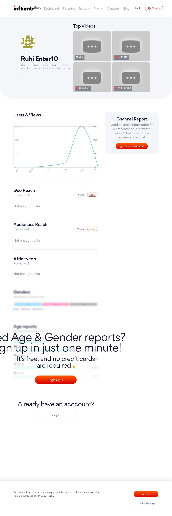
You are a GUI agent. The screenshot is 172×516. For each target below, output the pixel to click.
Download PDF (134, 146)
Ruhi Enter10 (39, 59)
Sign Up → (56, 380)
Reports (84, 8)
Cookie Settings (146, 503)
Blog (126, 8)
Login (56, 414)
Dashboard (51, 8)
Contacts (113, 8)
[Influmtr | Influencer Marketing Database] (27, 8)
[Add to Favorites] (23, 77)
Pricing (98, 8)
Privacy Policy (45, 495)
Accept (146, 494)
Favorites (69, 8)
